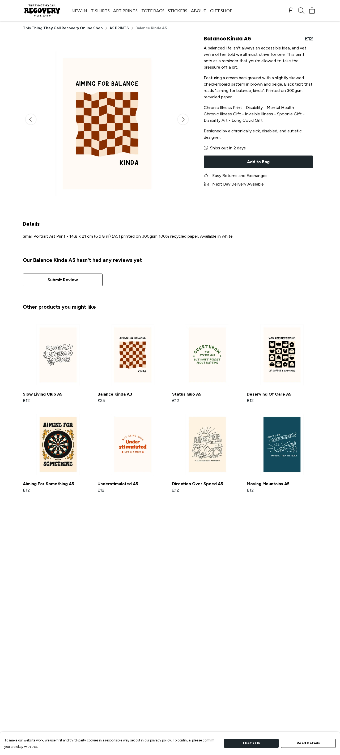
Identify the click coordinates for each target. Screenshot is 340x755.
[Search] (301, 10)
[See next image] (183, 119)
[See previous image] (31, 119)
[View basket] (312, 10)
